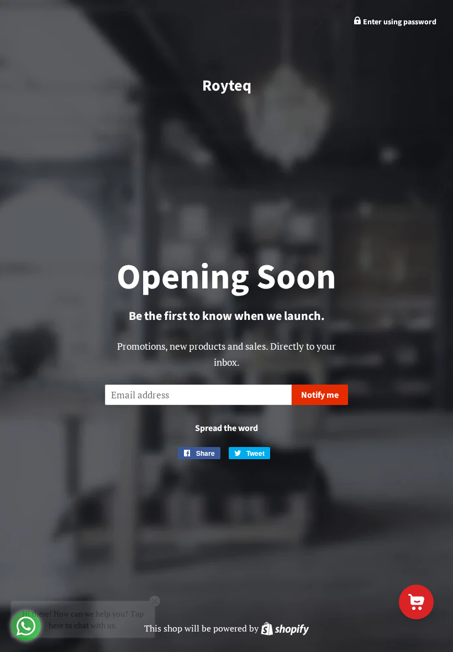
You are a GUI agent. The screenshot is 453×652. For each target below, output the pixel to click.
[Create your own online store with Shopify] (285, 628)
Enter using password (398, 22)
